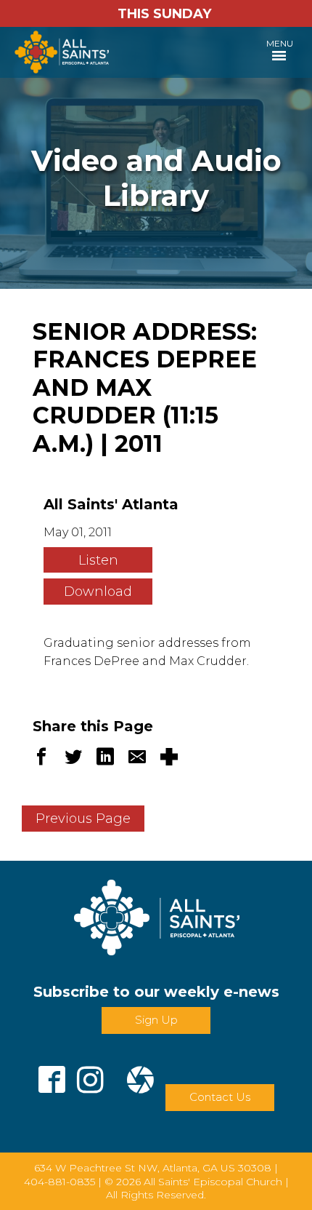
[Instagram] (90, 1074)
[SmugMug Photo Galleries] (140, 1074)
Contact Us (219, 1097)
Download (98, 592)
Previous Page (83, 819)
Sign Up (156, 1020)
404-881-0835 (59, 1181)
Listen (98, 560)
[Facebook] (51, 1074)
